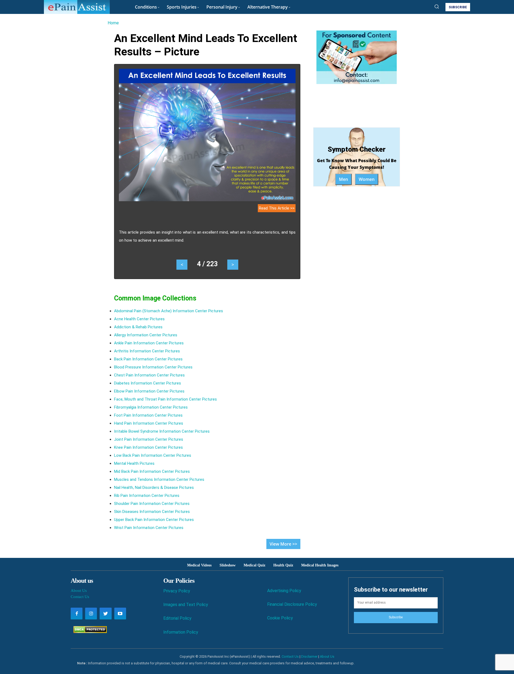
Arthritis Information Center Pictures (147, 351)
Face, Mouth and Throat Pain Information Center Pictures (165, 399)
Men (343, 179)
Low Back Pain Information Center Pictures (152, 455)
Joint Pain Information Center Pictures (148, 439)
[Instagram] (91, 613)
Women (367, 179)
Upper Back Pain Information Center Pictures (154, 519)
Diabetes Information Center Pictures (147, 383)
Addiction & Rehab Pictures (138, 327)
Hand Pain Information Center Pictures (148, 423)
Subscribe (396, 617)
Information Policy (180, 632)
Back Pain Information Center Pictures (148, 359)
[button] (436, 6)
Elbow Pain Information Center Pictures (149, 391)
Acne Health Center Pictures (139, 319)
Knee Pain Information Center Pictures (148, 447)
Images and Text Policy (185, 604)
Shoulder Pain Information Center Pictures (152, 503)
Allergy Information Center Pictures (145, 335)
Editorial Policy (177, 618)
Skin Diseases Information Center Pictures (152, 511)
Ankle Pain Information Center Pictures (149, 343)
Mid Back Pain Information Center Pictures (152, 471)
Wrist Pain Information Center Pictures (148, 527)
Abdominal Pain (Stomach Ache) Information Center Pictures (168, 311)
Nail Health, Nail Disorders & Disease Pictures (154, 487)
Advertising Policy (284, 590)
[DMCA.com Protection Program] (89, 631)
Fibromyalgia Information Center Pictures (151, 407)
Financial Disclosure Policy (292, 604)
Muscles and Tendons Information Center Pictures (159, 479)
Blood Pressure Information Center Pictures (153, 367)
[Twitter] (105, 613)
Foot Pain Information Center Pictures (148, 415)
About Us (79, 590)
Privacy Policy (176, 590)
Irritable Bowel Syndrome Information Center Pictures (162, 431)
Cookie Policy (280, 617)
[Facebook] (76, 613)
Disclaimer (309, 656)
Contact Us (80, 597)
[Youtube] (120, 613)
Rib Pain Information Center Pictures (146, 495)
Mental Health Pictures (134, 463)
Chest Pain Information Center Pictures (149, 375)
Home (113, 22)
